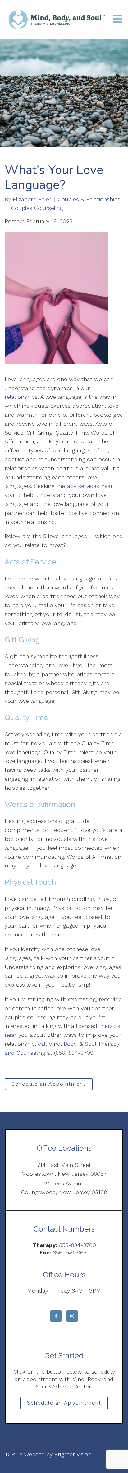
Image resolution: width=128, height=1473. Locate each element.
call (42, 1044)
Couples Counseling (37, 208)
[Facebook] (56, 1316)
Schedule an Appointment (48, 1084)
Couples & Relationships (89, 199)
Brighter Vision (72, 1454)
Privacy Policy (22, 1436)
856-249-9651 (71, 1252)
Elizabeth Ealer (32, 199)
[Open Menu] (117, 19)
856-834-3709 (77, 1245)
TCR (10, 1454)
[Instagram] (72, 1316)
